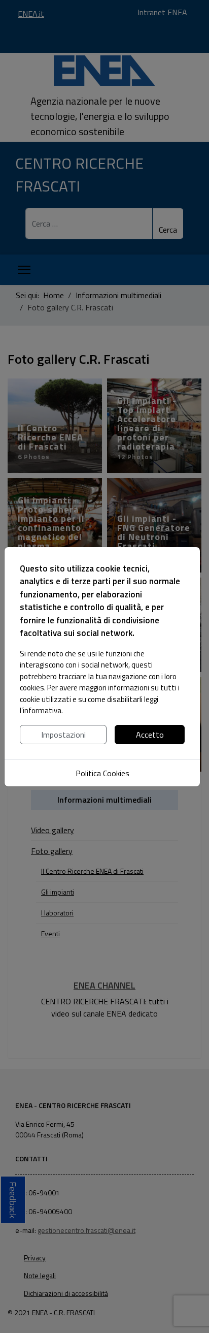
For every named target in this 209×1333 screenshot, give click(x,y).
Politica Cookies (102, 773)
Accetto (150, 734)
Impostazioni (63, 734)
